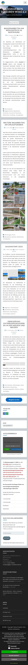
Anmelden (5, 608)
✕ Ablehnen (14, 659)
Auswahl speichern (14, 655)
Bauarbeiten (17, 111)
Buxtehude (5, 113)
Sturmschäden (6, 313)
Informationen (8, 109)
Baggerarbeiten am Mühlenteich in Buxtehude (14, 30)
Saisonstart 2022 (14, 247)
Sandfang (12, 115)
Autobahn (7, 387)
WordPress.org (7, 620)
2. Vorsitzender (7, 502)
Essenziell (13, 646)
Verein (13, 235)
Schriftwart (6, 505)
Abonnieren (7, 538)
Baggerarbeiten (9, 111)
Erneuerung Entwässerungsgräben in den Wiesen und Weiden (14, 324)
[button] (8, 185)
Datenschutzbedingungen (16, 449)
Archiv (4, 423)
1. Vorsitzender (7, 499)
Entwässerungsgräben (8, 389)
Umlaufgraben (19, 115)
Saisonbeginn (13, 311)
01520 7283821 (11, 563)
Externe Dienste (15, 648)
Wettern (13, 313)
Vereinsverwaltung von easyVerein (14, 454)
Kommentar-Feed (7, 616)
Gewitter (14, 237)
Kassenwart (6, 509)
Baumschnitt (15, 309)
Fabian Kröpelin (19, 127)
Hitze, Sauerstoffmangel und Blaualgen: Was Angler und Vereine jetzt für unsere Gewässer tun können (13, 579)
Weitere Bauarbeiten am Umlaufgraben (14, 124)
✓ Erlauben (6, 449)
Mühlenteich (6, 115)
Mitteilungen (8, 235)
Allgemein (7, 307)
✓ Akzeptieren (14, 651)
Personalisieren (14, 663)
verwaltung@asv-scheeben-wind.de (12, 564)
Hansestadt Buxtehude (15, 113)
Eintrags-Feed (6, 612)
